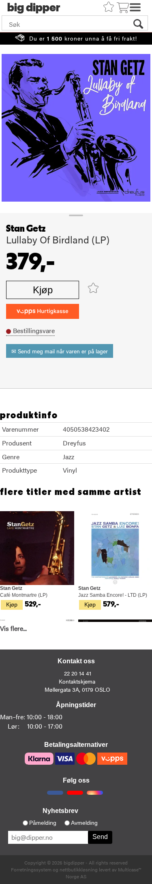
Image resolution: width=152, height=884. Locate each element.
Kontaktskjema (77, 681)
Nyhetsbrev (60, 810)
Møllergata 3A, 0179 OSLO (77, 689)
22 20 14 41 (77, 673)
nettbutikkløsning (79, 869)
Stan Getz (25, 229)
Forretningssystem (31, 869)
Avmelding (84, 822)
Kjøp (43, 289)
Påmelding (42, 822)
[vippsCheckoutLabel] (42, 311)
